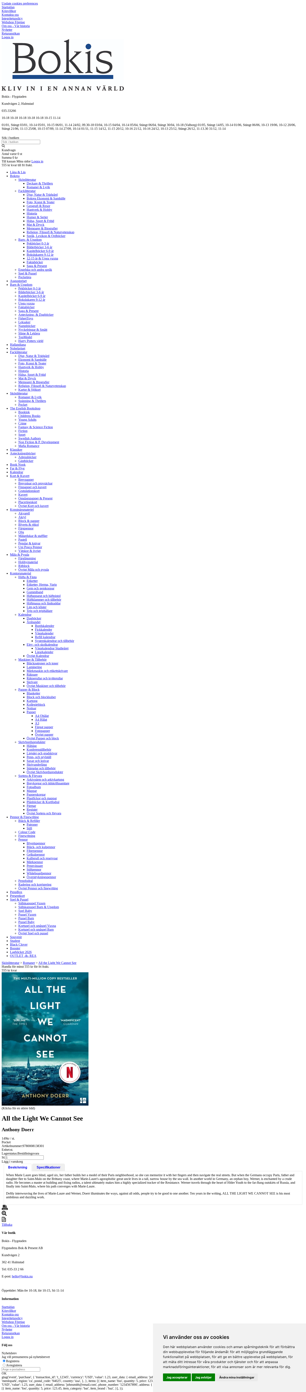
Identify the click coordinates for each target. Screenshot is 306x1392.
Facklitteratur (27, 191)
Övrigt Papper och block (43, 738)
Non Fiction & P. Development (38, 442)
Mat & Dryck (35, 224)
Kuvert (22, 494)
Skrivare (32, 682)
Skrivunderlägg (37, 764)
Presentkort (17, 896)
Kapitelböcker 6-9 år (40, 251)
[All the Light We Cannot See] (45, 1039)
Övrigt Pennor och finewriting (38, 888)
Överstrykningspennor (41, 877)
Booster (15, 948)
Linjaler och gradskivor (42, 753)
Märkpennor (35, 862)
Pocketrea (24, 277)
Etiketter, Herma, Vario (42, 584)
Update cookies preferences (20, 3)
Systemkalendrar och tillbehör (54, 641)
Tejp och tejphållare (39, 611)
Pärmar (31, 806)
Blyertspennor (36, 843)
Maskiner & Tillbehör (32, 659)
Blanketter (33, 693)
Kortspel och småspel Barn (36, 929)
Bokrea (15, 176)
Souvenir (16, 937)
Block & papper (28, 521)
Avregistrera (14, 1365)
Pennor (23, 839)
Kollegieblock (36, 704)
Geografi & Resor (38, 206)
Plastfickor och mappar (42, 798)
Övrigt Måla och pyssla (33, 569)
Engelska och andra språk (35, 269)
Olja (21, 532)
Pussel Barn (26, 918)
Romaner (29, 963)
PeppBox (16, 892)
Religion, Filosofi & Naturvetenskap (50, 232)
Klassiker (16, 449)
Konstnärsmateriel (22, 509)
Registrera (12, 1361)
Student (15, 941)
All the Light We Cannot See (57, 963)
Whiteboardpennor (39, 873)
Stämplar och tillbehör (41, 768)
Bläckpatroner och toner (42, 663)
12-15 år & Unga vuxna (42, 258)
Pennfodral (25, 881)
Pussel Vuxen (27, 914)
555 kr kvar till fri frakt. (17, 165)
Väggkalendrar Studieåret (51, 648)
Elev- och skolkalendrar (42, 644)
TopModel (25, 337)
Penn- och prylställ (39, 757)
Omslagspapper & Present (35, 498)
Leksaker (24, 322)
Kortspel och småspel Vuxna (37, 926)
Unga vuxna (26, 303)
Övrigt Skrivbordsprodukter (45, 772)
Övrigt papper (44, 734)
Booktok (24, 412)
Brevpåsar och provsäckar (35, 483)
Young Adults (27, 419)
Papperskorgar (36, 794)
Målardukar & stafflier (32, 536)
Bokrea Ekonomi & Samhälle (46, 198)
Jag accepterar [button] (177, 1377)
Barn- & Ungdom (30, 239)
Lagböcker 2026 (21, 952)
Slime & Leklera (29, 333)
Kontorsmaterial (20, 573)
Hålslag (32, 746)
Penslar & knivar (29, 543)
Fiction (22, 431)
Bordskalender (44, 626)
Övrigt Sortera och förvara (44, 813)
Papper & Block (29, 689)
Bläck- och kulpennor (41, 847)
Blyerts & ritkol (28, 524)
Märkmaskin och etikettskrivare (47, 671)
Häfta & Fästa (27, 577)
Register (32, 809)
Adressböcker (27, 457)
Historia (32, 213)
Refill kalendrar (45, 637)
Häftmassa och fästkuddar (44, 603)
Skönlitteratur (27, 179)
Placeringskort (27, 502)
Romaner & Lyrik (38, 187)
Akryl (22, 517)
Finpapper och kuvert (32, 487)
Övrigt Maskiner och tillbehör (46, 686)
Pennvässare (35, 866)
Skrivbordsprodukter (31, 742)
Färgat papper (44, 727)
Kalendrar (16, 472)
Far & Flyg (17, 468)
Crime (22, 423)
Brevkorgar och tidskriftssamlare (48, 783)
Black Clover (18, 944)
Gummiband (35, 592)
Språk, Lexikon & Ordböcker (46, 236)
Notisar (31, 708)
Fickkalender (43, 629)
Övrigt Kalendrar (38, 656)
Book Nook (18, 464)
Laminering (34, 667)
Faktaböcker (35, 262)
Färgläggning (27, 558)
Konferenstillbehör (39, 749)
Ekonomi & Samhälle (32, 359)
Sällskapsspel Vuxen (31, 903)
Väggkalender (44, 633)
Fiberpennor (35, 851)
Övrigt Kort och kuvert (33, 506)
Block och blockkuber (41, 697)
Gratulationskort (29, 491)
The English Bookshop (25, 408)
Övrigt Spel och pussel (33, 933)
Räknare (32, 674)
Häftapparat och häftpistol (44, 596)
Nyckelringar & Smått (32, 329)
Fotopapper (42, 731)
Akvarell (24, 513)
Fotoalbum (34, 787)
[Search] (3, 146)
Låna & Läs (18, 172)
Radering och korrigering (34, 884)
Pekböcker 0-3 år (38, 243)
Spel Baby (25, 911)
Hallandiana (18, 344)
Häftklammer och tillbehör (44, 599)
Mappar (32, 791)
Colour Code (26, 832)
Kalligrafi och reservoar (42, 858)
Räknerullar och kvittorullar (45, 678)
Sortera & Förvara (30, 776)
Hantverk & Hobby (39, 209)
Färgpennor (26, 528)
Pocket (22, 404)
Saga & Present (37, 266)
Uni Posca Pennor (30, 547)
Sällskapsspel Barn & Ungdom (38, 907)
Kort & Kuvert (19, 476)
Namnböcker (26, 326)
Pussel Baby (26, 922)
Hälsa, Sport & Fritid (40, 221)
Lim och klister (36, 607)
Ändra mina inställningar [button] (236, 1377)
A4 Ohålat (42, 716)
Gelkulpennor (36, 854)
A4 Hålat (41, 719)
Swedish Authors (29, 438)
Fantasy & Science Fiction (35, 427)
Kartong (32, 701)
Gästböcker (25, 461)
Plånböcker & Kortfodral (43, 802)
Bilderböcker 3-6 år (39, 247)
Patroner (32, 824)
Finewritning (26, 836)
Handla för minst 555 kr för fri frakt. (25, 968)
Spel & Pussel (27, 273)
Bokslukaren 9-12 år (40, 254)
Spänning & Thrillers (32, 401)
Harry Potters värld (30, 341)
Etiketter (32, 581)
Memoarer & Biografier (42, 228)
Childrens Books (29, 416)
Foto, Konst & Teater (41, 202)
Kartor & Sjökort (29, 389)
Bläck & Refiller (29, 821)
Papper (31, 712)
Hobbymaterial (28, 562)
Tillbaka (7, 1224)
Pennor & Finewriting (24, 817)
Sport (21, 434)
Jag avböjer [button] (203, 1377)
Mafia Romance (28, 446)
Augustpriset (18, 281)
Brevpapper (26, 479)
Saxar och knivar (38, 761)
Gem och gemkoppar (40, 588)
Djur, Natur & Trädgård (42, 194)
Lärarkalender (44, 652)
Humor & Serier (37, 217)
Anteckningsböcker (23, 453)
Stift (29, 828)
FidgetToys (25, 318)
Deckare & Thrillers (40, 183)
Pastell (22, 539)
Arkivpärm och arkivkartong (45, 779)
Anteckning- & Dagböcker (35, 314)
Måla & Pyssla (19, 554)
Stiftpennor (34, 869)
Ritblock (24, 566)
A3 (37, 723)
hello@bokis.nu (22, 1276)
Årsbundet (33, 622)
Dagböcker (34, 618)
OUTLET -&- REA (23, 956)
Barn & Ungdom (21, 284)
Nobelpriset (17, 348)
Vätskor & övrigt (29, 551)
